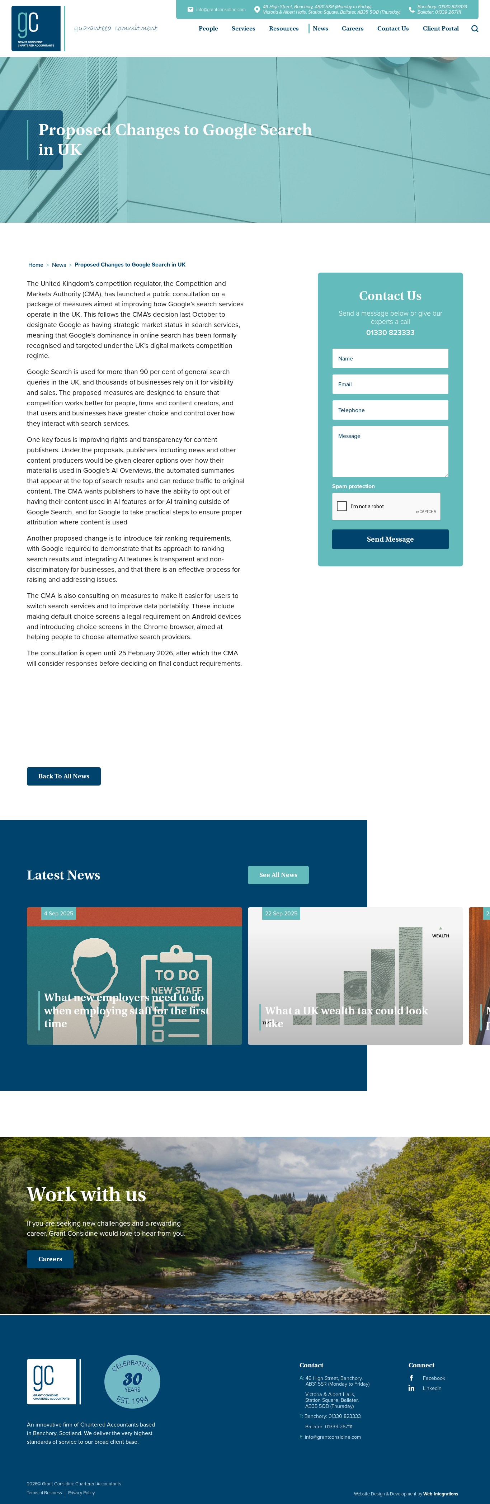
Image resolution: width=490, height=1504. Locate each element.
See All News (278, 875)
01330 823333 (390, 332)
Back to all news (63, 776)
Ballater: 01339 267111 (439, 12)
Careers (50, 1259)
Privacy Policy (81, 1492)
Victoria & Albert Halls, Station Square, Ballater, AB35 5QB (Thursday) (331, 12)
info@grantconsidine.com (221, 9)
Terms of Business (44, 1492)
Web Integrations (440, 1493)
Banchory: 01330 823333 (442, 6)
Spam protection (353, 486)
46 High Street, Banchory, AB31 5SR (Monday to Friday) (317, 6)
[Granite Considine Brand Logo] (59, 1382)
